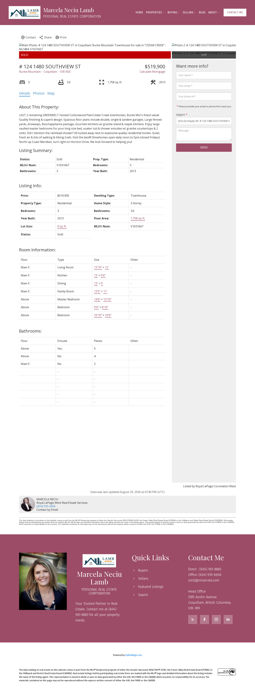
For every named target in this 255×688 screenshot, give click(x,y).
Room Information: (37, 250)
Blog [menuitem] (202, 12)
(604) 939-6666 (46, 506)
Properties (154, 12)
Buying (172, 12)
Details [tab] (24, 93)
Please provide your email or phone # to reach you (204, 106)
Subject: (180, 114)
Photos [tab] (39, 93)
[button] (235, 12)
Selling (188, 12)
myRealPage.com (133, 655)
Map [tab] (51, 93)
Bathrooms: (30, 331)
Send (204, 147)
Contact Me (235, 12)
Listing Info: (30, 185)
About (212, 12)
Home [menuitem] (139, 12)
